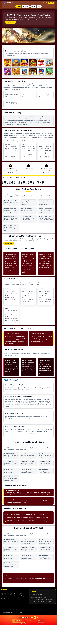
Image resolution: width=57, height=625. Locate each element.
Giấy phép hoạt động (7, 612)
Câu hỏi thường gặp (15, 609)
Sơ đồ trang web (20, 612)
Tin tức (51, 609)
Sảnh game (34, 609)
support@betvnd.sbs (41, 597)
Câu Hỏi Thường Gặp (12, 380)
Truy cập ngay (9, 243)
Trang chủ (4, 609)
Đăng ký (51, 2)
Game (34, 15)
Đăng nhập (45, 2)
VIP (26, 261)
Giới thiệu (25, 609)
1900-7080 (39, 594)
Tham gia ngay (10, 22)
